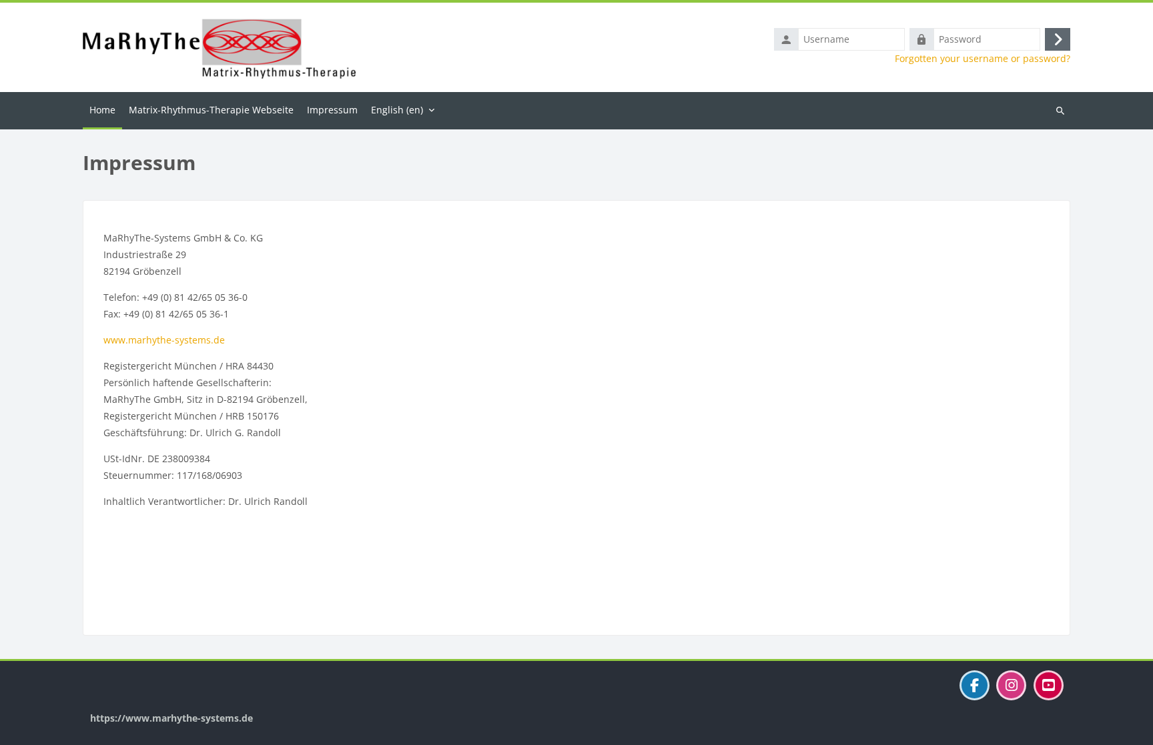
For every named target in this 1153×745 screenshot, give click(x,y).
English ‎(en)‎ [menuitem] (397, 109)
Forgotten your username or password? (982, 59)
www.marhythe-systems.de (164, 339)
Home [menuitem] (102, 109)
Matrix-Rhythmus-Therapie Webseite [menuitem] (211, 109)
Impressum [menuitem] (332, 109)
